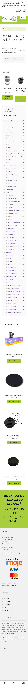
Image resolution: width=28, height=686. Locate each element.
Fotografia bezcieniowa (14, 285)
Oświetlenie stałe (12, 297)
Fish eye (10, 261)
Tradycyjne (10, 249)
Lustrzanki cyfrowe (13, 225)
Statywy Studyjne (12, 303)
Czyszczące (11, 127)
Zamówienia (7, 604)
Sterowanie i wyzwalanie (14, 246)
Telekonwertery (12, 270)
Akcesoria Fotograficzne (12, 121)
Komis (7, 192)
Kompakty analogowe (14, 210)
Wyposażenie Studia (11, 276)
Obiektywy (10, 228)
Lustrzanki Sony (12, 186)
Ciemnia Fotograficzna (14, 201)
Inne (9, 139)
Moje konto (7, 598)
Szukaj (14, 683)
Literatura (10, 145)
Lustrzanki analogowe (14, 222)
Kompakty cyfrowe (13, 174)
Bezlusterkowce (12, 169)
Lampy (9, 216)
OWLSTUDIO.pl (13, 585)
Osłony (9, 264)
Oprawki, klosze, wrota (14, 291)
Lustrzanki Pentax (13, 183)
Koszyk (6, 607)
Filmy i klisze (11, 136)
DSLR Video (11, 133)
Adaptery (10, 124)
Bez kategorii (9, 189)
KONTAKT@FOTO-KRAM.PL (14, 519)
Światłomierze (12, 160)
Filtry (9, 258)
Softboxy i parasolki (13, 300)
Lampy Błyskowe (10, 237)
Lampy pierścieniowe (13, 288)
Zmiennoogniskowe (13, 273)
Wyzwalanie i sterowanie (14, 312)
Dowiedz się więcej (14, 401)
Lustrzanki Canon (12, 177)
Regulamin (7, 601)
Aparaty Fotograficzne (12, 165)
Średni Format (11, 231)
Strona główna (7, 29)
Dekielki (10, 130)
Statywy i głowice (12, 157)
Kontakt (6, 610)
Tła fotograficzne (12, 306)
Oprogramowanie (12, 151)
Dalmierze (10, 204)
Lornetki (10, 219)
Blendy (9, 282)
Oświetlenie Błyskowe (13, 294)
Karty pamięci (11, 142)
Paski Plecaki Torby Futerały (15, 154)
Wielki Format (11, 234)
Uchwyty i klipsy (12, 309)
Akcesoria (10, 195)
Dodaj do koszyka (7, 97)
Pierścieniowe (11, 243)
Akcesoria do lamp (13, 240)
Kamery (10, 207)
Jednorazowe (11, 171)
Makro (9, 148)
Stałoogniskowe (12, 267)
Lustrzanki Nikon (12, 180)
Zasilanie (10, 162)
